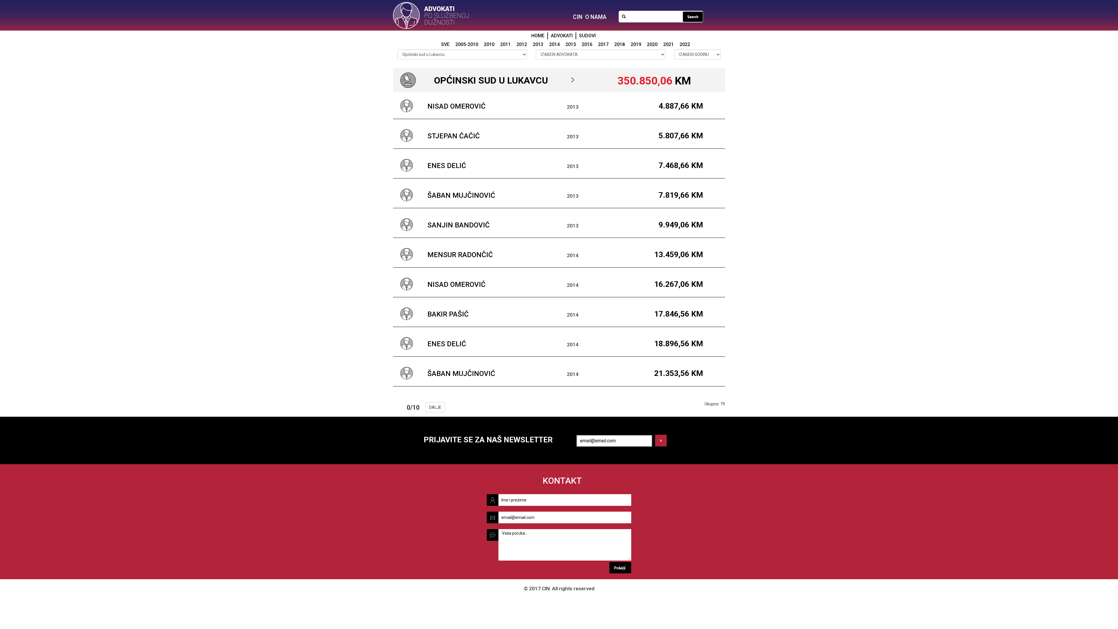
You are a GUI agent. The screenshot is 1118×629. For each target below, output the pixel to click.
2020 (652, 44)
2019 (636, 44)
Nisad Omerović (456, 106)
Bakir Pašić (448, 314)
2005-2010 (466, 44)
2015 (570, 44)
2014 (554, 44)
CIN (577, 17)
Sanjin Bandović (458, 225)
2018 (619, 44)
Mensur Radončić (460, 255)
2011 (505, 44)
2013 (538, 44)
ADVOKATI (562, 35)
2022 (685, 44)
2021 (668, 44)
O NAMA (595, 17)
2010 (489, 44)
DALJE (435, 407)
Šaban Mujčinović (461, 195)
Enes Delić (446, 166)
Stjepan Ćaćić (453, 136)
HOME (537, 35)
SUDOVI (587, 35)
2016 (587, 44)
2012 (521, 44)
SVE (445, 44)
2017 (603, 44)
